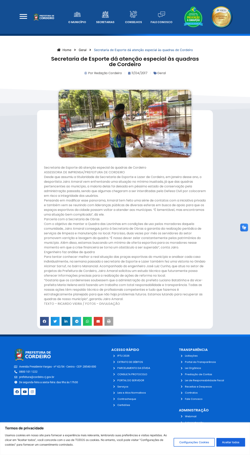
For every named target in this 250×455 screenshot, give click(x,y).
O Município (77, 22)
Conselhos (133, 22)
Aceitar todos (230, 442)
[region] (125, 438)
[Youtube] (24, 391)
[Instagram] (32, 391)
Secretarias (105, 22)
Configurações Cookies (194, 442)
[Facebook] (17, 391)
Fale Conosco (161, 22)
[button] (44, 321)
